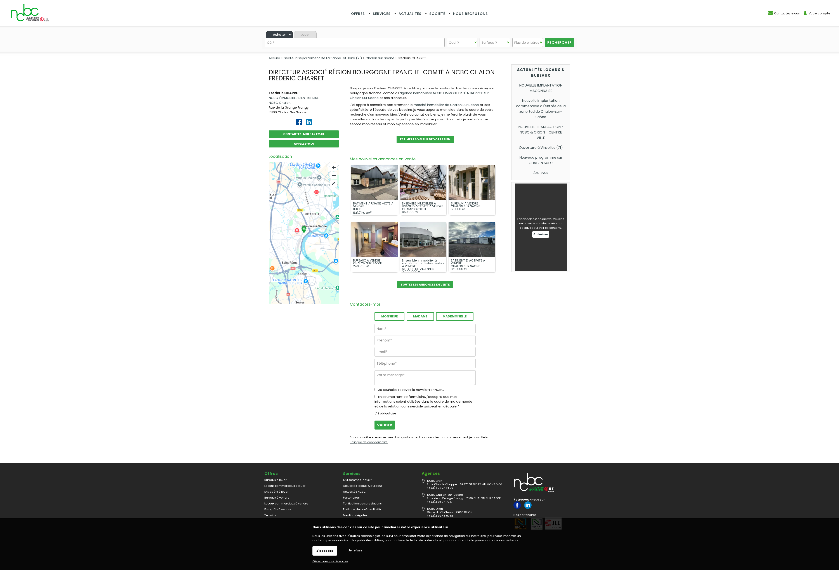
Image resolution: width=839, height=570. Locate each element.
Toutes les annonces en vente (425, 284)
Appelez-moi (304, 144)
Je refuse (355, 550)
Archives (540, 172)
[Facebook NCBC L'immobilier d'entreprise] (517, 508)
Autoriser (540, 234)
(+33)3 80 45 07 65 (440, 516)
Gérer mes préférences (330, 561)
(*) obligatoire (385, 413)
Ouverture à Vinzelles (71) (541, 147)
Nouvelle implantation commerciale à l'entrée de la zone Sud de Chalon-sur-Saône (541, 109)
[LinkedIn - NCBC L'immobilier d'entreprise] (528, 508)
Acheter (279, 34)
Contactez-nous (787, 13)
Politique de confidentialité (369, 442)
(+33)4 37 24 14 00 (440, 488)
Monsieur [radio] (389, 316)
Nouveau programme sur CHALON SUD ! (540, 160)
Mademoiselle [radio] (455, 316)
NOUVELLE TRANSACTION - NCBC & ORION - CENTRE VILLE (540, 132)
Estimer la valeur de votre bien (425, 139)
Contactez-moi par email (304, 134)
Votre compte (819, 13)
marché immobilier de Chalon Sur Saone (446, 104)
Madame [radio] (420, 316)
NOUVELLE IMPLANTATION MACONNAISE (540, 88)
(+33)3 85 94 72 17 (439, 502)
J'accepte (324, 551)
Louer (305, 34)
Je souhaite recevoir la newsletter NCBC (411, 389)
